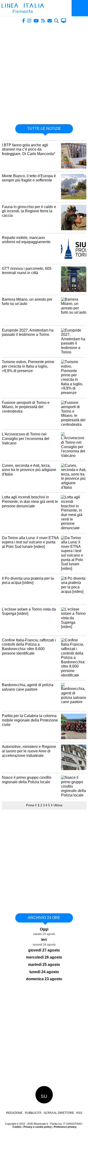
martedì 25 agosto (44, 965)
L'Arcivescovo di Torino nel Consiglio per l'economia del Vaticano (25, 438)
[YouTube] (36, 21)
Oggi (44, 929)
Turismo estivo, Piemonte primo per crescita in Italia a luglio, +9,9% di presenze (28, 366)
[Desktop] (63, 21)
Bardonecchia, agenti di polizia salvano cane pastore (27, 687)
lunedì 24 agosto (44, 972)
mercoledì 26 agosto (44, 957)
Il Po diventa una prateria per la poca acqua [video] (28, 580)
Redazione (14, 1113)
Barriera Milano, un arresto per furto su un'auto (27, 301)
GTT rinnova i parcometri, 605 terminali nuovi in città (26, 270)
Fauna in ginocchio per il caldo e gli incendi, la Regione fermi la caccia (29, 211)
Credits (16, 1126)
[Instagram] (29, 21)
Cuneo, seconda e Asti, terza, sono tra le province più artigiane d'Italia (29, 469)
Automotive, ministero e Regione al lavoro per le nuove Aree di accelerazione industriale (29, 751)
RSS (79, 1113)
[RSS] (43, 21)
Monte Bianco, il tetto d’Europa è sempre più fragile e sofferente (29, 178)
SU (44, 1096)
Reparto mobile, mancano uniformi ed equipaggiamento (26, 240)
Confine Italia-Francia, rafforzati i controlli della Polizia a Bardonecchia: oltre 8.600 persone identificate (29, 646)
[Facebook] (23, 21)
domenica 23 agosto (44, 979)
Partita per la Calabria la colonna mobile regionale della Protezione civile (30, 720)
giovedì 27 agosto (44, 950)
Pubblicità (33, 1113)
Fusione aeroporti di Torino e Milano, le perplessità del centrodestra (26, 407)
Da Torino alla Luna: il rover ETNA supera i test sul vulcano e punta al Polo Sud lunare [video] (30, 542)
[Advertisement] (44, 72)
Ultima (58, 805)
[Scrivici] (49, 21)
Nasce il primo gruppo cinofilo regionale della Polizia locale (26, 779)
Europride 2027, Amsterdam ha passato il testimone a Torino (28, 332)
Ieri (44, 940)
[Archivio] (56, 21)
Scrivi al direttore (59, 1113)
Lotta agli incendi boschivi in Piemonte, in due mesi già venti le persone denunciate (30, 501)
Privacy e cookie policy (37, 1126)
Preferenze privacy (65, 1126)
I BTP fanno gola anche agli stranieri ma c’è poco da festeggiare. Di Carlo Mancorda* (28, 149)
